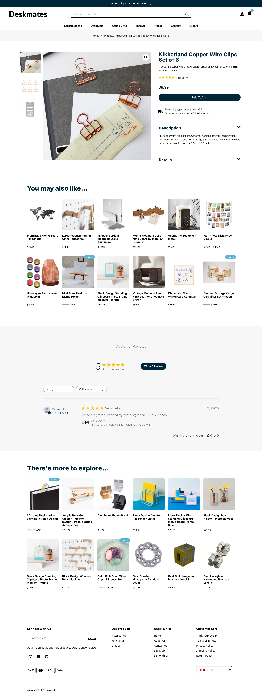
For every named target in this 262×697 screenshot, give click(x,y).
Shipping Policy (205, 650)
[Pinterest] (46, 656)
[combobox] (58, 389)
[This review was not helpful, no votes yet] (215, 435)
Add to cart (199, 97)
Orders (193, 25)
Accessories (119, 635)
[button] (146, 57)
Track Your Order (206, 635)
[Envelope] (38, 656)
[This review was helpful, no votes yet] (208, 435)
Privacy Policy (204, 645)
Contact (176, 25)
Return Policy (204, 655)
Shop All (141, 25)
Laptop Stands (73, 25)
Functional (121, 35)
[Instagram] (30, 656)
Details (165, 160)
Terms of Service (206, 640)
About (158, 25)
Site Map (159, 650)
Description (170, 128)
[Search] (187, 14)
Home (96, 35)
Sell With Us (161, 655)
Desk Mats (97, 25)
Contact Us (160, 645)
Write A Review (153, 366)
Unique (116, 645)
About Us (159, 640)
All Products (107, 35)
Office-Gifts (119, 25)
